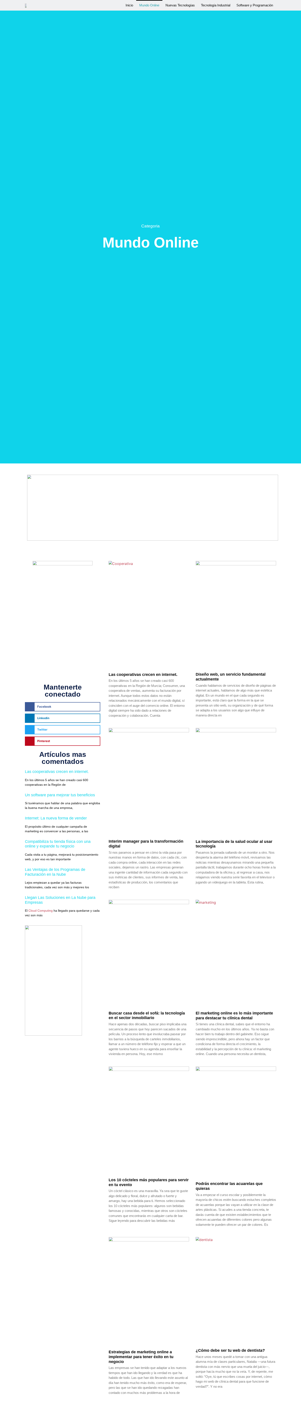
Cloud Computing (40, 910)
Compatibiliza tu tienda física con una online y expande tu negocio (58, 844)
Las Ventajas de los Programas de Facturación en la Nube (55, 872)
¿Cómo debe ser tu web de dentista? (230, 1350)
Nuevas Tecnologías (180, 5)
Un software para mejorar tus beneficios (60, 795)
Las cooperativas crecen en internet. (57, 771)
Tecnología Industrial (215, 5)
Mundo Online (149, 5)
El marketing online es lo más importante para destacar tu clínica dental (234, 1015)
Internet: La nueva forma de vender (56, 818)
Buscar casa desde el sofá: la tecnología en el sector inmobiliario (147, 1015)
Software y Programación (254, 5)
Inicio (129, 5)
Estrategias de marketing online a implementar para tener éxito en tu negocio (141, 1357)
